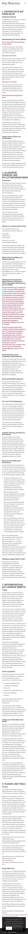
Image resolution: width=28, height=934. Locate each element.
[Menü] (25, 3)
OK (8, 928)
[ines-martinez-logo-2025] (11, 3)
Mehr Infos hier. (17, 928)
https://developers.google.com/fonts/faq (15, 915)
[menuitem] (25, 3)
